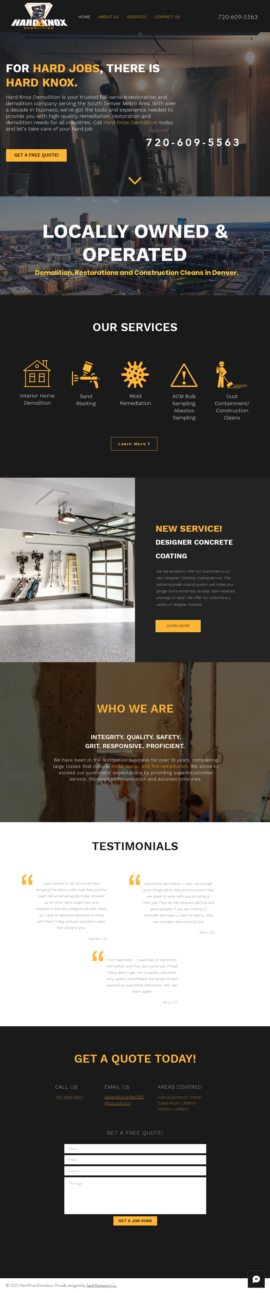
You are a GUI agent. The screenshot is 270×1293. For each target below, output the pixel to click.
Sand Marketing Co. (101, 1285)
